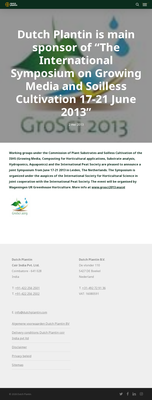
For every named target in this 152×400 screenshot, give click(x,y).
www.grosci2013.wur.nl (108, 187)
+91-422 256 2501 (27, 288)
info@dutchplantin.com (31, 312)
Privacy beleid (21, 356)
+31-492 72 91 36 (94, 288)
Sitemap (17, 365)
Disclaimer (19, 347)
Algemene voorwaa (25, 324)
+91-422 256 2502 (27, 294)
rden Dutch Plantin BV (54, 324)
